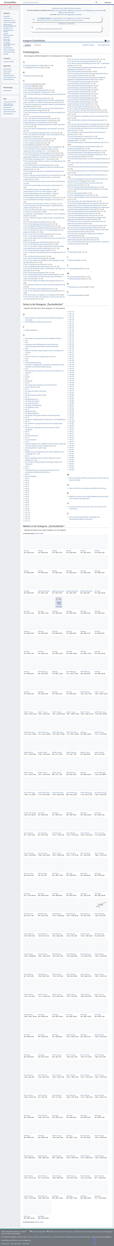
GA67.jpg (69, 692)
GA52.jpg (55, 651)
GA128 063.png (28, 954)
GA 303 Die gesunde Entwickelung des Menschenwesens (87, 167)
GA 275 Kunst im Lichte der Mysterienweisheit (83, 110)
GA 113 (71, 311)
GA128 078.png (42, 954)
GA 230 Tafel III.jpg (43, 792)
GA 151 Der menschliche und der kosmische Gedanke (42, 291)
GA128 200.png (28, 1014)
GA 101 (27, 511)
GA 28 (27, 474)
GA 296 (71, 413)
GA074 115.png (85, 712)
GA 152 (71, 354)
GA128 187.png (85, 994)
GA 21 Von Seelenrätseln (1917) (35, 141)
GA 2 (26, 342)
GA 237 (71, 376)
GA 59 (27, 496)
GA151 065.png (70, 1095)
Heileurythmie (73, 252)
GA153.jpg (69, 1115)
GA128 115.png (99, 974)
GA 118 (71, 316)
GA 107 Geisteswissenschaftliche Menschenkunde (40, 228)
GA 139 (71, 340)
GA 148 (71, 348)
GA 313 (71, 435)
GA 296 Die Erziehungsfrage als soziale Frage (83, 150)
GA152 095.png (42, 1115)
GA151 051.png (99, 1075)
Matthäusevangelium (76, 279)
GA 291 (71, 405)
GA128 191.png (99, 994)
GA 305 (71, 425)
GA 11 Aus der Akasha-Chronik (34, 116)
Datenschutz (5, 1243)
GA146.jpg (83, 1035)
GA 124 (71, 326)
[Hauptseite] (10, 7)
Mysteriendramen (30, 411)
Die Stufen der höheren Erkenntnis (35, 391)
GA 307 (71, 427)
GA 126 (71, 328)
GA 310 (71, 429)
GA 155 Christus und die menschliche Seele (82, 59)
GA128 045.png (42, 934)
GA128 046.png (56, 934)
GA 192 (71, 364)
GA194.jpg (69, 1135)
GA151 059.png (28, 1095)
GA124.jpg (83, 893)
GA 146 (71, 346)
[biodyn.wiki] (91, 10)
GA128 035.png (85, 914)
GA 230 (71, 370)
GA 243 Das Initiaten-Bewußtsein (79, 106)
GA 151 (71, 352)
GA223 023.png (56, 1156)
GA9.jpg (54, 571)
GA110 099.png (85, 833)
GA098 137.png (85, 752)
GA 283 (71, 401)
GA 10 (27, 383)
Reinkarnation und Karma (77, 287)
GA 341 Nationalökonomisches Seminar (81, 215)
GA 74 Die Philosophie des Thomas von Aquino (39, 210)
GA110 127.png (70, 853)
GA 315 (71, 437)
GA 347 (71, 455)
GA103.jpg (55, 813)
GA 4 (26, 354)
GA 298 (71, 415)
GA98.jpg (83, 772)
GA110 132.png (99, 853)
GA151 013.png (70, 1055)
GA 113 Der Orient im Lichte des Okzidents (38, 234)
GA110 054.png (28, 833)
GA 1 (26, 340)
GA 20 (27, 433)
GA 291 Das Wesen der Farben (78, 136)
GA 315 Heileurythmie (76, 193)
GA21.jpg (83, 611)
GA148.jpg (27, 1055)
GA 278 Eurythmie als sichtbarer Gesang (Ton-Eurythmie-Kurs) (88, 112)
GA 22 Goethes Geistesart (33, 143)
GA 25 (27, 466)
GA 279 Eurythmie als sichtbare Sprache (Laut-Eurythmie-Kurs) (88, 116)
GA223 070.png (99, 1176)
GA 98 (27, 508)
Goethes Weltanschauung (33, 362)
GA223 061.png (70, 1176)
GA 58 (27, 494)
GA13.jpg (97, 571)
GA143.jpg (55, 1035)
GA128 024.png (42, 914)
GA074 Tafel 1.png (100, 712)
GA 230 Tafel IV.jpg (57, 792)
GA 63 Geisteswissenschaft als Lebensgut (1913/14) (41, 199)
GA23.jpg (26, 631)
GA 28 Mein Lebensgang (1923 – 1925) (37, 159)
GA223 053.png (42, 1176)
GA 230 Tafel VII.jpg (100, 792)
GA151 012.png (56, 1055)
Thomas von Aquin (31, 212)
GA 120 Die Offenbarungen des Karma (37, 244)
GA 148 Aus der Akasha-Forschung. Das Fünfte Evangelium (43, 285)
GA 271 (71, 386)
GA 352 (71, 465)
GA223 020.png (42, 1156)
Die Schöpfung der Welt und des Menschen (38, 322)
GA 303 (71, 423)
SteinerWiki (10, 2)
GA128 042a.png (99, 914)
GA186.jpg (27, 1135)
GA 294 (71, 409)
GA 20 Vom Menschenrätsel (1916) (36, 139)
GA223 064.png (85, 1176)
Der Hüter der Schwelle (32, 401)
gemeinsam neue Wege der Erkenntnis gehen (66, 8)
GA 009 (27, 377)
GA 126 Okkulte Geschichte (33, 256)
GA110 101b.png (29, 853)
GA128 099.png (42, 974)
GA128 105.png (70, 974)
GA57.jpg (26, 671)
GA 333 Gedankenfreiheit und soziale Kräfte (83, 211)
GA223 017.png (99, 1135)
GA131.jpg (69, 1014)
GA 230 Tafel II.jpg (29, 792)
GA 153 (71, 356)
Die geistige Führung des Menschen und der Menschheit (42, 415)
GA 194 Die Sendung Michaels (78, 71)
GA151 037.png (28, 1075)
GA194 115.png (56, 1135)
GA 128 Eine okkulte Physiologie (35, 258)
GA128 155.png (42, 994)
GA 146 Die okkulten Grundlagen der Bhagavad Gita (41, 281)
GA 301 (71, 417)
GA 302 (71, 419)
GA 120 (71, 320)
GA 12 (27, 393)
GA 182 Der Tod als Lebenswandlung (80, 61)
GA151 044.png (70, 1075)
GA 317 (71, 439)
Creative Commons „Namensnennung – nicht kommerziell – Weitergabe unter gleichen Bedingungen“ (59, 1237)
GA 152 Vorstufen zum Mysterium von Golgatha (40, 295)
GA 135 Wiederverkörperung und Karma (37, 266)
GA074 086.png (85, 692)
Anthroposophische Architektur (34, 65)
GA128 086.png (56, 954)
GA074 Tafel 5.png (71, 732)
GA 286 (71, 403)
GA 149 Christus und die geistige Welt (37, 289)
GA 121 (71, 322)
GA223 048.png (28, 1176)
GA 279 (71, 393)
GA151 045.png (85, 1075)
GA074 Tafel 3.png (43, 732)
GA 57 (27, 492)
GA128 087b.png (85, 954)
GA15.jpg (97, 591)
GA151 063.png (56, 1095)
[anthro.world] (73, 10)
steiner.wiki (70, 12)
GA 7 (26, 369)
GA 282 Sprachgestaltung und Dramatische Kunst (84, 126)
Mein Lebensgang (30, 476)
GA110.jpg (55, 873)
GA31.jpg (97, 631)
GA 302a (72, 421)
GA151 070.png (99, 1095)
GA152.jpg (55, 1115)
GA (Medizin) (29, 88)
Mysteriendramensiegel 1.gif (44, 591)
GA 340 (71, 451)
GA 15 (27, 417)
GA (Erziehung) (29, 84)
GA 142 (71, 342)
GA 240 (71, 382)
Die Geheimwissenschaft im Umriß (35, 395)
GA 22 (27, 442)
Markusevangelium (75, 277)
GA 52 (27, 484)
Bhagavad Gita (29, 76)
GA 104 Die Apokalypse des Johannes (37, 224)
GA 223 (71, 368)
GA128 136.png (28, 994)
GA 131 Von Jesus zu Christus (34, 264)
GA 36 (27, 482)
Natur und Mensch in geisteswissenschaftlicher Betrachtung (87, 488)
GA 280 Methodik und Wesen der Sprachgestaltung (85, 120)
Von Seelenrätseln (30, 440)
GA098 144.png (28, 772)
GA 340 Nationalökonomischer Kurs (80, 213)
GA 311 (71, 431)
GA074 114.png (70, 712)
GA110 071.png (56, 833)
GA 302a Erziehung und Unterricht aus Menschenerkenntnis (88, 163)
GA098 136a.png (57, 752)
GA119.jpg (27, 893)
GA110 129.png (85, 853)
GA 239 (71, 380)
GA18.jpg (55, 611)
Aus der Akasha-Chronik (32, 387)
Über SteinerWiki (15, 1243)
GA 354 (71, 470)
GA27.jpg (69, 631)
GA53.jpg (69, 651)
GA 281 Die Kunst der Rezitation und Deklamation (84, 124)
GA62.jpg (26, 692)
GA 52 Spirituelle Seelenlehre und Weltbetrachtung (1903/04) (44, 171)
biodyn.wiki (99, 10)
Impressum (26, 1243)
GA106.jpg (83, 813)
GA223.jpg (55, 1196)
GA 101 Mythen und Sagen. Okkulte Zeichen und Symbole (43, 218)
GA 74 (27, 506)
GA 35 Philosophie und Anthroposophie (37, 165)
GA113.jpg (69, 873)
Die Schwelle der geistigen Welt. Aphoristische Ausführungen (43, 423)
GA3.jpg (54, 550)
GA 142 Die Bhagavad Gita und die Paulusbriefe (40, 274)
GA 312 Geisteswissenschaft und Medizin (82, 187)
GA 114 (71, 314)
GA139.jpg (27, 1035)
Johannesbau (73, 260)
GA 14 (27, 409)
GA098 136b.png (71, 752)
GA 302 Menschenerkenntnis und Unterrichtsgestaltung (86, 159)
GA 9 (26, 379)
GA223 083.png (42, 1196)
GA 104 (27, 515)
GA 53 (27, 486)
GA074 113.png (56, 712)
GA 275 (71, 388)
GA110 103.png (42, 853)
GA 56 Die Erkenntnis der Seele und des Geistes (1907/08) (43, 181)
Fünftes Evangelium (31, 330)
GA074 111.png (28, 712)
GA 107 (27, 519)
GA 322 (71, 443)
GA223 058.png (56, 1176)
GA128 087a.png (71, 954)
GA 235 (71, 372)
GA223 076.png (28, 1196)
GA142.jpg (41, 1035)
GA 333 (71, 449)
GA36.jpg (40, 651)
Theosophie (28, 381)
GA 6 (26, 361)
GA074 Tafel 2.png (29, 732)
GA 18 (27, 431)
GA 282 (71, 399)
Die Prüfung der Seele (32, 407)
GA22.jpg (97, 611)
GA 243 (71, 384)
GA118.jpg (98, 873)
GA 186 (71, 362)
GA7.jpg (26, 571)
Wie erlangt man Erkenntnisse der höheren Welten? (41, 385)
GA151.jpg (27, 1115)
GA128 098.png (28, 974)
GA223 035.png (70, 1156)
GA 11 (27, 389)
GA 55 (27, 488)
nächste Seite (38, 533)
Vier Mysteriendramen (32, 413)
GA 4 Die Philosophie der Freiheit (35, 92)
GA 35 (27, 480)
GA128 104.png (56, 974)
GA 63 (27, 500)
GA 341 (71, 453)
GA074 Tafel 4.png (57, 732)
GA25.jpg (55, 631)
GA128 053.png (99, 934)
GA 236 (71, 374)
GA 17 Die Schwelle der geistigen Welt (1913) (39, 133)
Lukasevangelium (74, 268)
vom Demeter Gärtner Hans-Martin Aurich (49, 29)
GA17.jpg (40, 611)
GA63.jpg (40, 692)
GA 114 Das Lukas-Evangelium (34, 236)
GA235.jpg (83, 1196)
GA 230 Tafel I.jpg (100, 772)
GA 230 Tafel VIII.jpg (30, 813)
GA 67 (27, 504)
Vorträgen (78, 14)
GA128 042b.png (29, 934)
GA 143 (71, 344)
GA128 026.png (56, 914)
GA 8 (26, 375)
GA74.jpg (83, 732)
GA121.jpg (55, 893)
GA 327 (71, 447)
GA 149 (71, 350)
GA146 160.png (70, 1035)
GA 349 (71, 459)
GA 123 (71, 324)
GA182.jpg (98, 1115)
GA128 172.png (56, 994)
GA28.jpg (83, 631)
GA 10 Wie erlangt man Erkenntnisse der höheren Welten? (43, 112)
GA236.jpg (98, 1196)
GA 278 (71, 391)
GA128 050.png (70, 934)
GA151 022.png (99, 1055)
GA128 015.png (28, 914)
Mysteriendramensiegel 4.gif (87, 591)
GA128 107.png (85, 974)
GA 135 (71, 336)
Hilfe (108, 41)
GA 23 (27, 450)
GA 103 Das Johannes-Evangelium (35, 222)
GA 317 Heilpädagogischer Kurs (79, 195)
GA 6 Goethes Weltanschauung (35, 98)
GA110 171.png (28, 873)
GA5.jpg (82, 550)
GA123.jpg (69, 893)
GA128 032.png (70, 914)
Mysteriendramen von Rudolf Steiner (36, 122)
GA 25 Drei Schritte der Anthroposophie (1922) (39, 153)
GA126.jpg (98, 893)
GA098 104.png (42, 752)
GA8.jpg (40, 571)
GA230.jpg (69, 1196)
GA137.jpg (98, 1014)
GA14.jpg (26, 591)
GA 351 (71, 464)
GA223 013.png (85, 1135)
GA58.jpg (55, 671)
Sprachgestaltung (74, 295)
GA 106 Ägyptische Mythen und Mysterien (38, 226)
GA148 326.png (99, 1035)
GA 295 (71, 411)
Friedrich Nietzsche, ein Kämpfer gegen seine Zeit (40, 356)
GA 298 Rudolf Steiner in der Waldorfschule (82, 152)
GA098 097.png (99, 732)
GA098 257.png (70, 772)
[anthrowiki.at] (55, 10)
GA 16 (27, 421)
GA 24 (27, 456)
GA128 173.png (70, 994)
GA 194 (71, 366)
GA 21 (27, 438)
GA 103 (27, 512)
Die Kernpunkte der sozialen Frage (35, 448)
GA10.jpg (69, 571)
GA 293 (71, 407)
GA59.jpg (97, 671)
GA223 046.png (99, 1156)
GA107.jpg (98, 813)
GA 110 (27, 521)
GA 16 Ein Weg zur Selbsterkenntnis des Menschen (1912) (43, 128)
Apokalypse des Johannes (33, 67)
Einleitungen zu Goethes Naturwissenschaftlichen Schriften (43, 338)
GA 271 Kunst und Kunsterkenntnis (80, 108)
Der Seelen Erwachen (31, 403)
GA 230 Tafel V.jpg (71, 792)
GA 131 (71, 334)
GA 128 (71, 330)
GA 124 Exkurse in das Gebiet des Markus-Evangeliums (42, 252)
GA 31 (27, 478)
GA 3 (26, 348)
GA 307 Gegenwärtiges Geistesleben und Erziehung (85, 175)
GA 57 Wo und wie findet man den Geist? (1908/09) (41, 185)
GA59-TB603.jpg (85, 671)
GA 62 (27, 498)
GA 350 (71, 461)
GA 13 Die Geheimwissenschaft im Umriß (38, 120)
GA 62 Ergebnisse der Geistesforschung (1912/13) (40, 197)
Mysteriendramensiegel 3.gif (72, 591)
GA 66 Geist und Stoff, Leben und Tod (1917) (39, 204)
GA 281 (71, 397)
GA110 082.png (70, 833)
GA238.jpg (41, 1216)
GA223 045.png (85, 1156)
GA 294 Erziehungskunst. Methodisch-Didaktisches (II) (86, 142)
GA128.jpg (41, 1014)
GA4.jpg (68, 550)
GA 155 (71, 358)
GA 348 (71, 457)
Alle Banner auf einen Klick (66, 23)
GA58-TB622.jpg (42, 671)
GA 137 (71, 338)
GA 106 (27, 517)
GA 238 (71, 378)
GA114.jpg (83, 873)
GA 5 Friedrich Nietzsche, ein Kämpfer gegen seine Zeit (42, 94)
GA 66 (27, 502)
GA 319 (71, 441)
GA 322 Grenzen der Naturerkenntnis (81, 201)
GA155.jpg (83, 1115)
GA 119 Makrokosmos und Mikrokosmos (37, 242)
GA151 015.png (85, 1055)
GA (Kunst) (28, 86)
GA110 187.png (42, 873)
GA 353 (71, 468)
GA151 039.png (42, 1075)
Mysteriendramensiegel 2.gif (58, 591)
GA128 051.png (85, 934)
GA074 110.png (99, 692)
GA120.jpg (41, 893)
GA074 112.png (42, 712)
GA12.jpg (83, 571)
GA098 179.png (42, 772)
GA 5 (26, 358)
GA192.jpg (41, 1135)
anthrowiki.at (64, 10)
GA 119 (71, 318)
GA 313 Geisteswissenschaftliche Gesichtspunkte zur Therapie (88, 189)
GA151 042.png (56, 1075)
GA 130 (71, 332)
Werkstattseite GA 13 (32, 399)
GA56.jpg (97, 651)
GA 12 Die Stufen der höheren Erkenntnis (38, 118)
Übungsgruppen (70, 14)
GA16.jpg (26, 611)
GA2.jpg (40, 550)
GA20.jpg (69, 611)
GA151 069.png (85, 1095)
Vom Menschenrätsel (31, 435)
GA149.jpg (41, 1055)
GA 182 (71, 360)
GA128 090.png (99, 954)
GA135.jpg (83, 1014)
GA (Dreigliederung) (31, 145)
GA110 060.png (42, 833)
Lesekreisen (60, 14)
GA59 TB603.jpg (71, 671)
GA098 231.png (56, 772)
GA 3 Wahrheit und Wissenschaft (35, 90)
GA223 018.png (28, 1156)
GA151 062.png (42, 1095)
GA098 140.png (99, 752)
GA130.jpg (55, 1014)
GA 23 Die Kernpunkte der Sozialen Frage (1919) (40, 147)
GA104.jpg (69, 813)
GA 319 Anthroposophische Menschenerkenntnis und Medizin (88, 197)
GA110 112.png (56, 853)
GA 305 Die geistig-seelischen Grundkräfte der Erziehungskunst (89, 171)
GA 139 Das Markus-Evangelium (35, 272)
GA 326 (71, 445)
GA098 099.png (28, 752)
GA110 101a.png (99, 833)
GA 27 (27, 468)
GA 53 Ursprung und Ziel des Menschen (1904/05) (41, 175)
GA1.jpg (26, 550)
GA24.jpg (40, 631)
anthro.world (82, 10)
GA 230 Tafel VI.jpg (86, 792)
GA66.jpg (55, 692)
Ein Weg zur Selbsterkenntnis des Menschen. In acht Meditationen (45, 419)
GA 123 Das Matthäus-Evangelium (36, 250)
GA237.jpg (27, 1216)
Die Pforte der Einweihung (33, 405)
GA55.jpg (83, 651)
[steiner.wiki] (63, 12)
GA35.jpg (26, 651)
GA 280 (71, 395)
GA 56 (27, 490)
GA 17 (27, 425)
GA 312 (71, 433)
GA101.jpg (41, 813)
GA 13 (27, 397)
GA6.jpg (97, 550)
